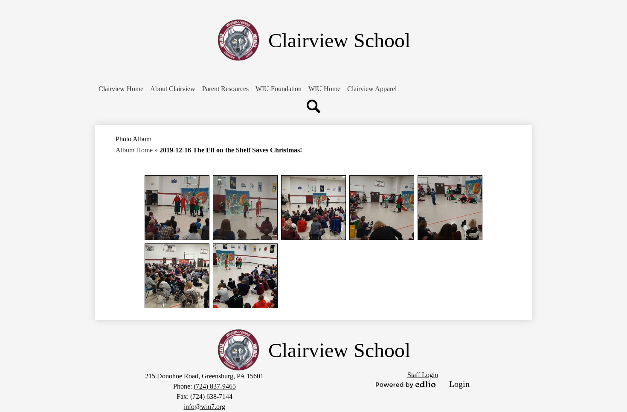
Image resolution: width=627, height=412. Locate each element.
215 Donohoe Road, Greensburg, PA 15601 (204, 376)
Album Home (134, 150)
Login (459, 384)
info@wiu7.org (204, 406)
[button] (173, 89)
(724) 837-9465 (215, 386)
